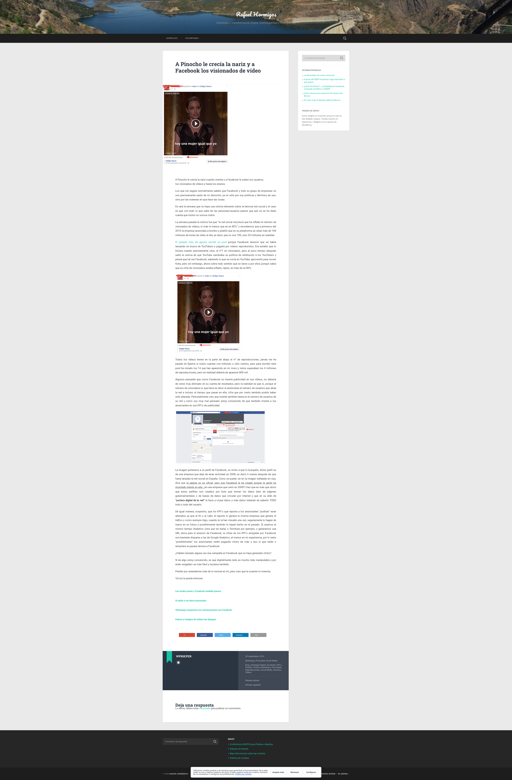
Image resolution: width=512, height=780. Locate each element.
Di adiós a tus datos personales (190, 600)
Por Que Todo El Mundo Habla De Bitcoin (322, 100)
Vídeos (248, 672)
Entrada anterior (252, 680)
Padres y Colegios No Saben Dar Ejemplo (195, 619)
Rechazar (295, 772)
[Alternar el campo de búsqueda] (344, 38)
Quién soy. (172, 38)
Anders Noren (327, 774)
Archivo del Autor (178, 662)
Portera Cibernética (262, 667)
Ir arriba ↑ (343, 774)
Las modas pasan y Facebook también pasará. (198, 591)
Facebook (271, 665)
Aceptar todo (278, 772)
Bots (247, 665)
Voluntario (192, 38)
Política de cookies (239, 758)
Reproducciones (252, 670)
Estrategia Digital (258, 665)
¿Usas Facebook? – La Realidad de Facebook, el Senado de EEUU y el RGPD (324, 87)
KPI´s (279, 665)
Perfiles (248, 667)
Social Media (271, 661)
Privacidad (260, 661)
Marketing (249, 661)
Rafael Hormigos (256, 14)
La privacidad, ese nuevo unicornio (319, 75)
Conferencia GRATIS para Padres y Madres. (251, 744)
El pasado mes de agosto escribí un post (201, 242)
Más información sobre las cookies (247, 753)
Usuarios (277, 670)
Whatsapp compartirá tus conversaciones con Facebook (203, 609)
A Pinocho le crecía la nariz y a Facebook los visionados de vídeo (218, 67)
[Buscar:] (323, 58)
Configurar (311, 772)
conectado (204, 708)
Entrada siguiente (253, 685)
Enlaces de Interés (239, 748)
